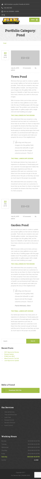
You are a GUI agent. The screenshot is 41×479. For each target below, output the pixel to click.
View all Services (9, 412)
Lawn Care (7, 417)
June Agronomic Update (11, 360)
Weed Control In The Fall (11, 358)
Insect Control (8, 425)
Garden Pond (20, 225)
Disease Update (9, 354)
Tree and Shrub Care (10, 414)
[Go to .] (2, 43)
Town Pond (19, 76)
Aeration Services (9, 422)
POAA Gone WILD (9, 356)
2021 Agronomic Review (11, 352)
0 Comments (27, 68)
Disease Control (9, 420)
